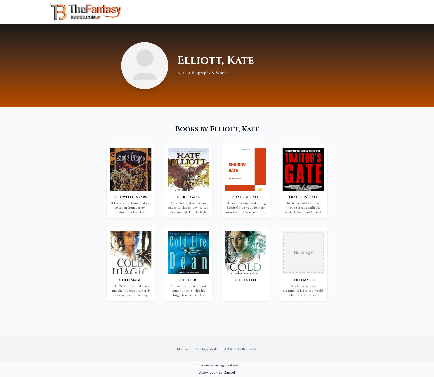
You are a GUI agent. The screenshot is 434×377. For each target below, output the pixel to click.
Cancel (229, 372)
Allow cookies (210, 372)
